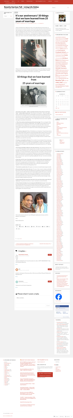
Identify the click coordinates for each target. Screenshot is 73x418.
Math (5, 377)
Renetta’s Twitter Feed (60, 112)
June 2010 (58, 238)
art (55, 40)
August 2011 (59, 225)
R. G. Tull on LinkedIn (60, 341)
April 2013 (58, 209)
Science (5, 381)
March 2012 (59, 220)
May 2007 (58, 258)
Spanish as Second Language (61, 347)
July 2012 (58, 216)
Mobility (63, 62)
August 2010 (59, 236)
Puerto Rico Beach (61, 75)
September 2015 (59, 186)
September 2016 (59, 174)
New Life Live (59, 328)
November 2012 (59, 213)
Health (66, 55)
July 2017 (58, 165)
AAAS (56, 37)
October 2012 (59, 214)
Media (22, 1)
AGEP (66, 38)
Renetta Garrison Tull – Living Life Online (21, 7)
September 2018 (59, 153)
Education (60, 45)
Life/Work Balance (59, 128)
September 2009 (59, 247)
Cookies (59, 41)
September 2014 (59, 199)
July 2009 (58, 249)
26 (60, 104)
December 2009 (59, 245)
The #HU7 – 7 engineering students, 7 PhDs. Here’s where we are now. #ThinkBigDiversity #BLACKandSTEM (28, 398)
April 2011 (58, 228)
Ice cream (62, 56)
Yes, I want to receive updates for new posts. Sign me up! (45, 374)
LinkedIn (50, 1)
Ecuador (56, 45)
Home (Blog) (6, 1)
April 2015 (58, 191)
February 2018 (59, 160)
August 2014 (59, 200)
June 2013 (58, 208)
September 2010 (59, 235)
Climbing (65, 40)
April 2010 (58, 240)
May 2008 (58, 252)
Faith (66, 47)
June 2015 (58, 189)
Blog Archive (59, 124)
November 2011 (59, 222)
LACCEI (61, 58)
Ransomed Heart (59, 344)
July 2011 (58, 226)
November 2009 (59, 246)
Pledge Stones (59, 332)
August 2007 (59, 256)
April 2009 (58, 250)
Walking (56, 87)
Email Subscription (41, 364)
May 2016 (58, 178)
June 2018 (58, 155)
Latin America (6, 375)
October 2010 (59, 234)
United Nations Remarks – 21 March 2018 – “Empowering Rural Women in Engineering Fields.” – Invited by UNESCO (27, 388)
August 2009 (59, 248)
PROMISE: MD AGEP (60, 336)
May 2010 (58, 239)
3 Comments (40, 23)
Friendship (64, 48)
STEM (67, 80)
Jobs (5, 374)
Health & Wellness (7, 370)
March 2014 (59, 202)
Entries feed (57, 369)
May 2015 (58, 190)
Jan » (58, 108)
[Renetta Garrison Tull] (58, 299)
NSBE (61, 65)
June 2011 (58, 227)
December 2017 (59, 162)
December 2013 (59, 204)
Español (58, 126)
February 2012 (59, 221)
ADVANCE (59, 37)
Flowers (59, 48)
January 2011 (59, 231)
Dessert (64, 41)
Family (56, 48)
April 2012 (58, 219)
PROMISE (64, 66)
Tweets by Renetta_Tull (59, 114)
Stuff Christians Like (60, 348)
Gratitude (62, 55)
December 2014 (59, 196)
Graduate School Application (63, 53)
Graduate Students (58, 55)
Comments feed (58, 370)
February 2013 (59, 210)
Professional (29, 1)
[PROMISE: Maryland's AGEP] (59, 313)
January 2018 (59, 161)
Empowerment (65, 45)
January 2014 (59, 203)
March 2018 (59, 159)
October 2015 (59, 185)
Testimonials (59, 135)
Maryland (66, 60)
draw (65, 44)
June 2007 (58, 257)
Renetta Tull (59, 80)
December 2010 (59, 232)
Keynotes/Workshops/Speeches (62, 127)
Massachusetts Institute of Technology (60, 61)
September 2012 (59, 215)
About (13, 1)
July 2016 (58, 176)
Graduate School (60, 52)
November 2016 (59, 172)
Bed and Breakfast (7, 363)
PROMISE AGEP (59, 73)
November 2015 (59, 184)
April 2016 (58, 179)
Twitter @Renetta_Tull (41, 1)
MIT (60, 62)
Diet (67, 41)
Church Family (62, 40)
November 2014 (59, 197)
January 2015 (59, 195)
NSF (63, 65)
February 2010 (59, 243)
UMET (61, 82)
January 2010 (59, 244)
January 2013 (59, 211)
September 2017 (59, 164)
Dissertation (57, 44)
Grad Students (61, 50)
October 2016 (59, 173)
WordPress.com (58, 371)
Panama (60, 66)
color (67, 40)
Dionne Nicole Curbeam (23, 254)
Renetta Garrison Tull (22, 23)
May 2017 (58, 167)
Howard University (57, 56)
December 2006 (59, 260)
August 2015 (59, 187)
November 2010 (59, 233)
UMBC (57, 82)
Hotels (5, 371)
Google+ (56, 1)
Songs (65, 80)
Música (58, 130)
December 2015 (59, 183)
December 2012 (59, 212)
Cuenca (61, 41)
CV (18, 1)
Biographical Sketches (10, 3)
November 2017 (59, 163)
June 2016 (58, 177)
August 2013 (59, 207)
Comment (48, 305)
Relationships (57, 78)
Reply (50, 254)
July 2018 (58, 154)
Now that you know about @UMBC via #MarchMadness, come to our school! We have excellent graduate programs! (27, 393)
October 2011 (59, 223)
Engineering (6, 365)
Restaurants (6, 380)
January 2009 (59, 251)
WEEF (59, 87)
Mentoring (6, 378)
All (16, 12)
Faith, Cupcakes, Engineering (61, 324)
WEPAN (61, 87)
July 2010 (58, 237)
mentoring (57, 62)
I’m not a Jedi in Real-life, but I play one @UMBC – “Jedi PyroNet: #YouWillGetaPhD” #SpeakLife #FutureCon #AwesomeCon (27, 379)
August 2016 (59, 175)
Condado (56, 41)
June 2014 (58, 201)
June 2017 (58, 166)
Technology (6, 383)
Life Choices (62, 60)
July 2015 (58, 188)
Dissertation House (62, 44)
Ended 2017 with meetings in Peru (45, 243)
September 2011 (59, 224)
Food (61, 48)
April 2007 (58, 259)
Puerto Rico (6, 379)
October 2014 (59, 198)
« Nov (56, 108)
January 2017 (59, 171)
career (59, 40)
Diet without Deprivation (60, 42)
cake (57, 40)
